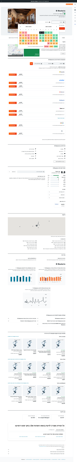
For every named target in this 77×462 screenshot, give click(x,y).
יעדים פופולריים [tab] (51, 429)
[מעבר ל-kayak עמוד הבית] (69, 4)
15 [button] (51, 38)
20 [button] (56, 40)
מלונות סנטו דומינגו (29, 459)
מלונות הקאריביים (54, 459)
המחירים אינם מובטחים (42, 446)
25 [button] (43, 40)
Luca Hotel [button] (63, 351)
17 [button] (45, 38)
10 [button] (45, 35)
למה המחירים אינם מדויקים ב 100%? (57, 453)
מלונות (59, 459)
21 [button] (53, 40)
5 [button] (40, 32)
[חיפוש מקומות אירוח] (75, 10)
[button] (1, 1)
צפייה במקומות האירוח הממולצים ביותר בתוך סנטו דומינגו (18, 383)
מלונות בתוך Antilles (36, 459)
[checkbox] (59, 205)
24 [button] (45, 40)
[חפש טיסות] (75, 7)
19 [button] (40, 38)
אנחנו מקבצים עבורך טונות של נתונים (57, 451)
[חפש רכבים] (75, 12)
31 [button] (20, 43)
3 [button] (20, 32)
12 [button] (40, 35)
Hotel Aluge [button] (48, 373)
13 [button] (56, 38)
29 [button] (51, 43)
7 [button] (28, 35)
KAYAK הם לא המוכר (60, 449)
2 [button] (48, 32)
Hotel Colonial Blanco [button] (61, 373)
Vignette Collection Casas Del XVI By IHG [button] (30, 350)
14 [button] (53, 38)
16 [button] (48, 38)
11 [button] (36, 38)
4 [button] (36, 35)
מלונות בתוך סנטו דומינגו (23, 436)
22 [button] (51, 40)
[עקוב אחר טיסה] (75, 18)
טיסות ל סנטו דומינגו (59, 436)
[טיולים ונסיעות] (75, 21)
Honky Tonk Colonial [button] (18, 373)
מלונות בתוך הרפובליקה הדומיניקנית (45, 459)
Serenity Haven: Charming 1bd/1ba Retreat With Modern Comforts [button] (44, 352)
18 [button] (43, 38)
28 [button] (53, 43)
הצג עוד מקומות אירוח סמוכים (13, 336)
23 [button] (48, 40)
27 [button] (56, 43)
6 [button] (56, 35)
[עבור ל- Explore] (75, 15)
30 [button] (48, 43)
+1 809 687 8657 (62, 16)
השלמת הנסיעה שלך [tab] (60, 429)
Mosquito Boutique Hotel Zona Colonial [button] (16, 397)
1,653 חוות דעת (56, 13)
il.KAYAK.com (63, 459)
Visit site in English (34, 1)
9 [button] (48, 35)
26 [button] (40, 40)
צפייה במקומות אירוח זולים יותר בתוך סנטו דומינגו (17, 359)
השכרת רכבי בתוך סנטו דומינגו (40, 436)
